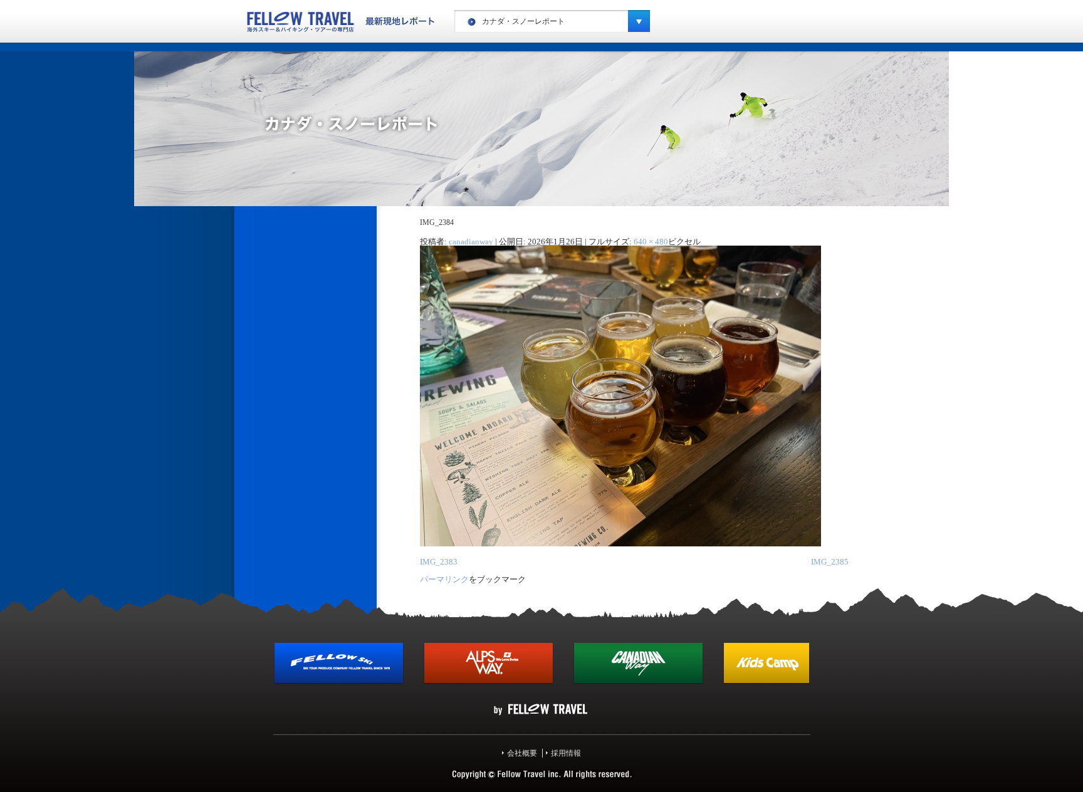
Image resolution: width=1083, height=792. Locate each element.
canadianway (471, 241)
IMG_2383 (439, 561)
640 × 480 (651, 241)
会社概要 (522, 753)
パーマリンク (444, 579)
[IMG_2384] (620, 543)
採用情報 (566, 753)
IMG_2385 (830, 561)
